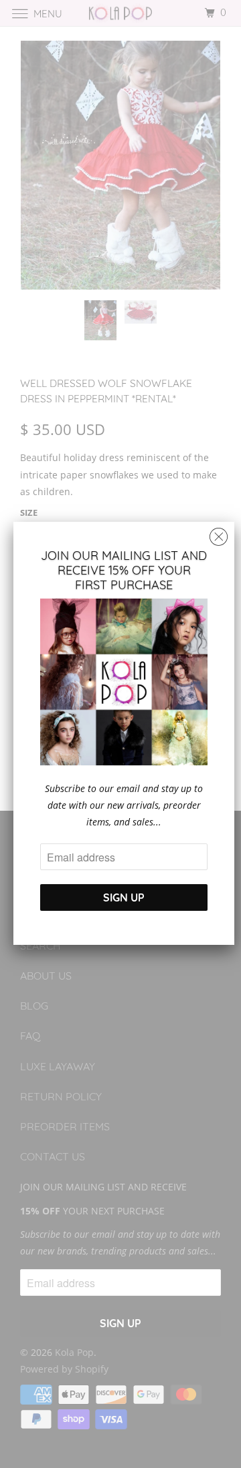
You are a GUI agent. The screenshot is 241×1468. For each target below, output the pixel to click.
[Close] (219, 533)
